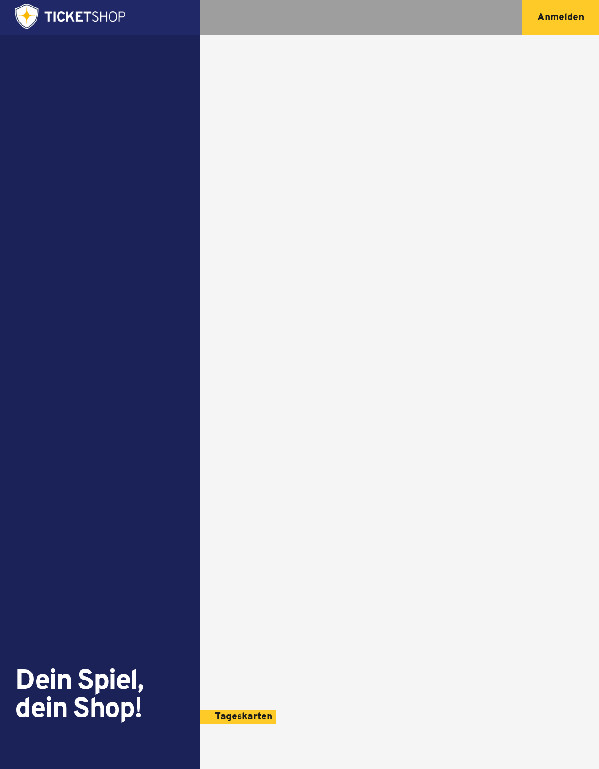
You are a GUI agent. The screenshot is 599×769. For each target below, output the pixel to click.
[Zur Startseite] (70, 17)
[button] (560, 17)
